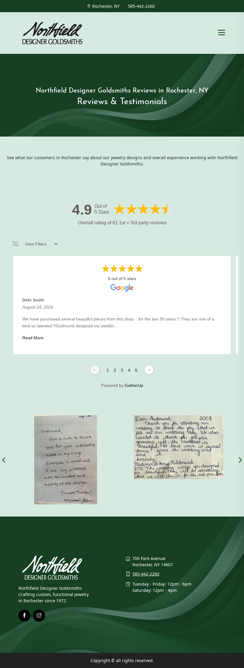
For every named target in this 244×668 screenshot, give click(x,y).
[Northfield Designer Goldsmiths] (52, 32)
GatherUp (134, 385)
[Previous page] (94, 369)
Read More (32, 337)
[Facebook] (24, 616)
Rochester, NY (106, 6)
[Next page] (149, 369)
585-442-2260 (141, 6)
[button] (3, 460)
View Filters (36, 244)
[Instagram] (39, 616)
